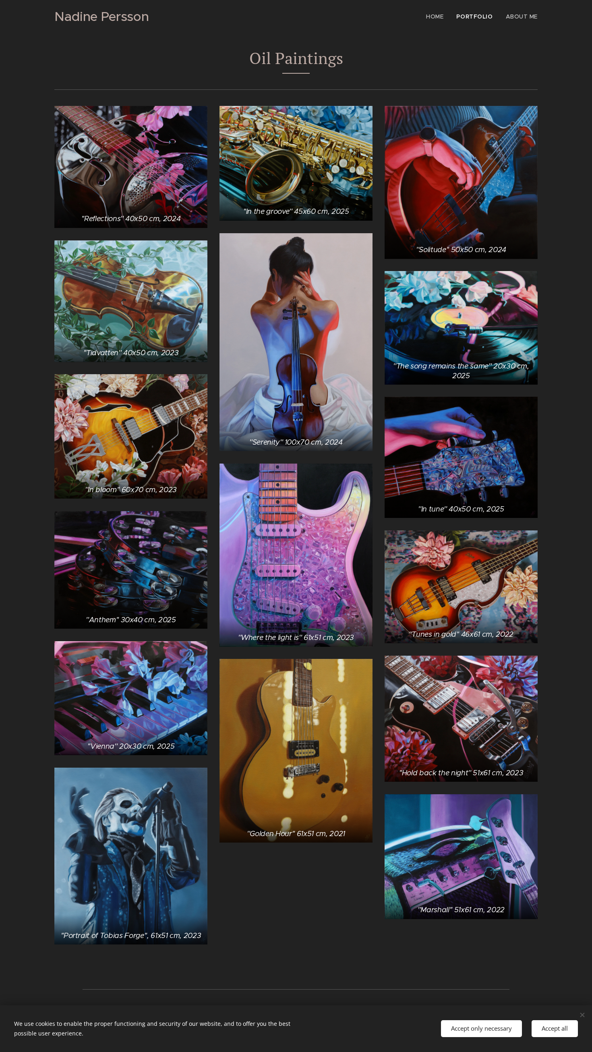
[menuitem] (437, 16)
